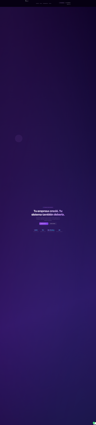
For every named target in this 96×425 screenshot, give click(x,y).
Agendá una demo (43, 223)
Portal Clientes (62, 2)
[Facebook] (68, 4)
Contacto (50, 3)
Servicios (41, 3)
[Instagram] (69, 4)
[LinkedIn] (67, 4)
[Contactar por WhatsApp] (94, 423)
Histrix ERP (37, 3)
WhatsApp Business (45, 3)
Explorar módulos (52, 223)
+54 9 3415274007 (68, 2)
